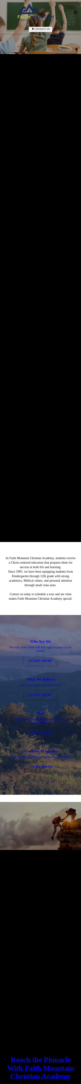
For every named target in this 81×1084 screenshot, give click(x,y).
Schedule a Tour (56, 439)
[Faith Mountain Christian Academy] (36, 13)
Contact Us (42, 29)
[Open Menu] (75, 12)
